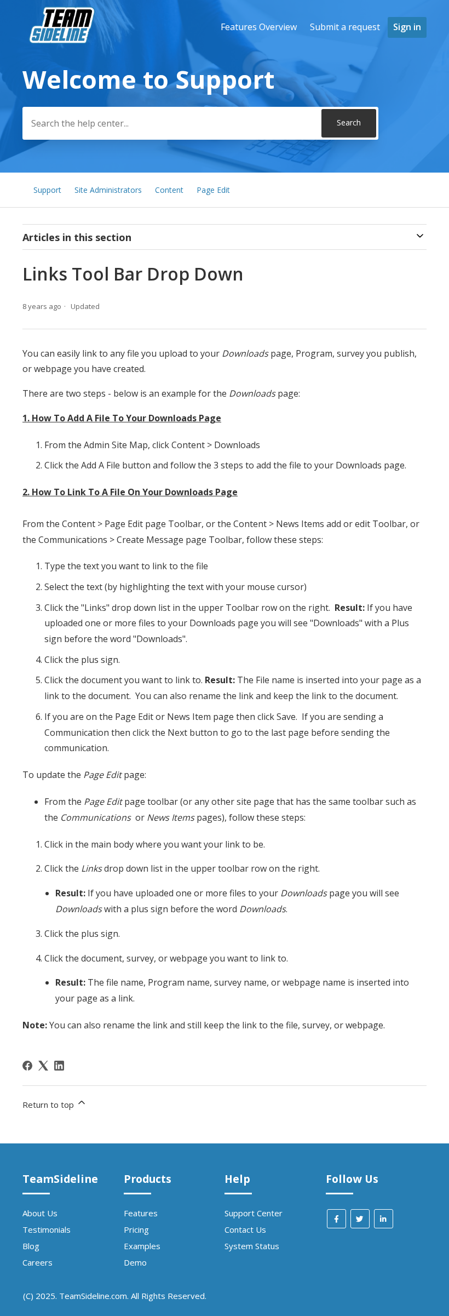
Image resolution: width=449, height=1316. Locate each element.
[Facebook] (27, 1066)
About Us (39, 1213)
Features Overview (259, 27)
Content (169, 190)
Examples (142, 1245)
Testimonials (46, 1229)
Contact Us (245, 1229)
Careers (37, 1262)
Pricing (136, 1229)
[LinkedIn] (59, 1066)
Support (47, 190)
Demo (135, 1262)
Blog (30, 1245)
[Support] (63, 63)
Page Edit (213, 190)
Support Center (254, 1213)
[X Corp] (43, 1066)
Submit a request (345, 27)
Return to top (49, 1104)
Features (141, 1213)
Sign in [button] (407, 27)
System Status (252, 1245)
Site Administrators (108, 190)
